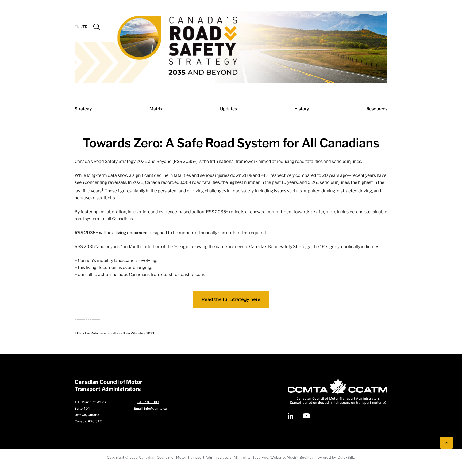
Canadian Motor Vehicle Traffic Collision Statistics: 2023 (115, 333)
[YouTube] (306, 415)
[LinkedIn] (290, 416)
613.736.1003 (148, 402)
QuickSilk (346, 457)
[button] (96, 27)
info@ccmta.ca (155, 408)
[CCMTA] (337, 392)
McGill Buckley (300, 457)
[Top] (446, 443)
